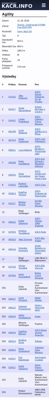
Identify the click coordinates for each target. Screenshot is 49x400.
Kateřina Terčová (23, 193)
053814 (12, 193)
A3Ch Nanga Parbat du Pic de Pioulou (39, 97)
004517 (12, 109)
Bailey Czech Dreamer (39, 275)
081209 (12, 131)
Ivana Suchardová (24, 175)
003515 (12, 175)
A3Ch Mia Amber (40, 239)
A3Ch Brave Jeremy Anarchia (41, 332)
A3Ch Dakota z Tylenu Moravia (39, 120)
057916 (12, 275)
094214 (12, 341)
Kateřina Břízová (23, 332)
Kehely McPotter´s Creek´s (40, 109)
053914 (12, 350)
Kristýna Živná (22, 341)
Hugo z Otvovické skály (39, 307)
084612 (12, 222)
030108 (12, 162)
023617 (12, 367)
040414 (12, 333)
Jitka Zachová (25, 239)
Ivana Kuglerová (23, 140)
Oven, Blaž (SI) (24, 31)
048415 (12, 316)
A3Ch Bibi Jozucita (40, 267)
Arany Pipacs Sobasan (39, 367)
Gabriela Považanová (25, 307)
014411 (12, 120)
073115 (12, 97)
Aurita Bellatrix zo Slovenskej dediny (40, 249)
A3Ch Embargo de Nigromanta (41, 193)
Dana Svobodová (24, 350)
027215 (12, 267)
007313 (12, 140)
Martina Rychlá (22, 203)
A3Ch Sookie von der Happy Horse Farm (40, 175)
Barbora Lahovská (23, 185)
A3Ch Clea (40, 185)
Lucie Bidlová (25, 150)
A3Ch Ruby (40, 232)
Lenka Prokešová (24, 120)
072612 (12, 185)
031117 (12, 203)
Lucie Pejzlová (23, 299)
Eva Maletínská (24, 358)
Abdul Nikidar (38, 299)
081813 (12, 239)
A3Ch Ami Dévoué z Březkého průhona (40, 162)
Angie (38, 316)
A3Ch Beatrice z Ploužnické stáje (40, 150)
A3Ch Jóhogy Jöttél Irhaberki (39, 222)
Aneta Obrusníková (25, 109)
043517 (12, 359)
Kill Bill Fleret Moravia (39, 203)
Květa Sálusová (23, 222)
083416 (12, 249)
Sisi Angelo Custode (40, 358)
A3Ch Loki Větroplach (40, 140)
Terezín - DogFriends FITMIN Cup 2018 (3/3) (31, 26)
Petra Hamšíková (24, 162)
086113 (12, 308)
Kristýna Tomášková (24, 232)
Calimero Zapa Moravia (39, 350)
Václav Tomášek (23, 267)
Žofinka (38, 341)
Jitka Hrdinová (23, 97)
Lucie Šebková (23, 131)
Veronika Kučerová (23, 249)
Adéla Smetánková (25, 316)
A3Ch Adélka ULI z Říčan (41, 131)
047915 (12, 232)
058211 (12, 150)
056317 (12, 299)
